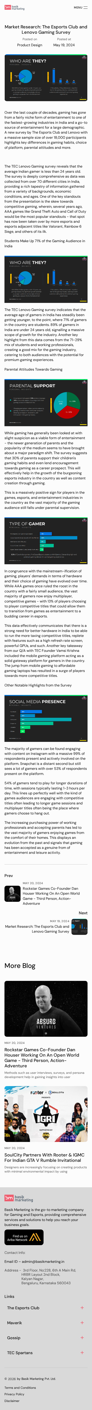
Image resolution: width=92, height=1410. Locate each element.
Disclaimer (11, 1401)
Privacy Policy (14, 1394)
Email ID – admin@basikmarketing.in (34, 1261)
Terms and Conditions (20, 1388)
